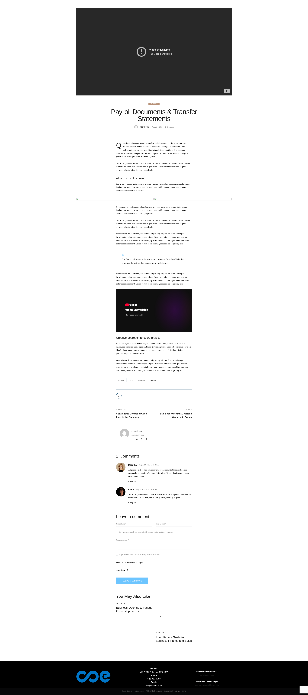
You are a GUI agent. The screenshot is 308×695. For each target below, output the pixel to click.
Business (154, 104)
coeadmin (137, 431)
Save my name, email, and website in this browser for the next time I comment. (146, 532)
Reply (130, 481)
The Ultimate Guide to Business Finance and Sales (174, 639)
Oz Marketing (180, 691)
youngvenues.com (207, 675)
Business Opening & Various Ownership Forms (134, 609)
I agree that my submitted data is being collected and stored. (139, 555)
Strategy (153, 380)
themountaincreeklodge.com (207, 685)
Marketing (141, 380)
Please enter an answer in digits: (129, 562)
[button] (161, 616)
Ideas (131, 380)
